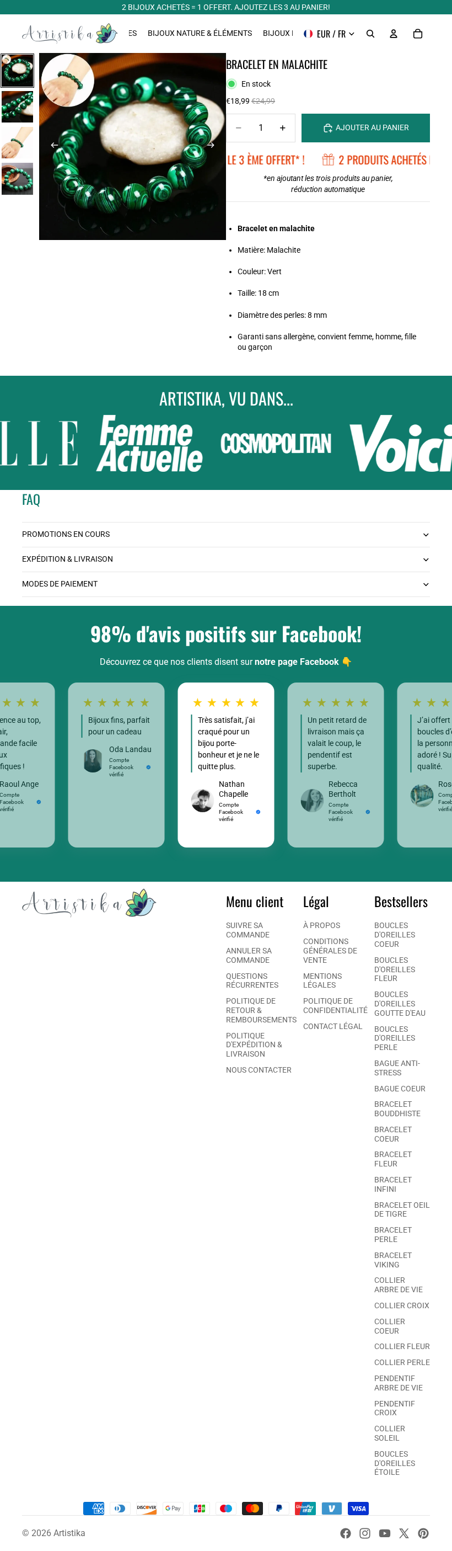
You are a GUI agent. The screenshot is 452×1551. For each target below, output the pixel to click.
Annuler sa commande (249, 955)
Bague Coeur (400, 1088)
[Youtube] (384, 1533)
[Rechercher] (370, 34)
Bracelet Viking (393, 1260)
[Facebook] (345, 1533)
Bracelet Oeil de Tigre (402, 1210)
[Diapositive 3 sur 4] (17, 142)
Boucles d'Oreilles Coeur (394, 934)
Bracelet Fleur (393, 1159)
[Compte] (393, 34)
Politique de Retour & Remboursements (261, 1010)
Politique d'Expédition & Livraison (254, 1045)
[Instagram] (365, 1533)
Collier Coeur (389, 1326)
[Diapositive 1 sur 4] (17, 70)
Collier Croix (401, 1305)
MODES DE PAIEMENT (60, 583)
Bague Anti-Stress (397, 1068)
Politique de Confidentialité (335, 1005)
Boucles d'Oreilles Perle (394, 1038)
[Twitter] (404, 1533)
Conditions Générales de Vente (330, 950)
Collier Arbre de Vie (398, 1285)
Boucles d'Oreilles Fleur (394, 969)
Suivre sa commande (248, 930)
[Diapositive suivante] (214, 147)
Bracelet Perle (393, 1234)
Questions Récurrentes (252, 981)
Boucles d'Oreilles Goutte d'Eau (400, 1003)
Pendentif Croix (394, 1408)
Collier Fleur (402, 1346)
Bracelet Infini (393, 1184)
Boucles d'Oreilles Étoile (394, 1463)
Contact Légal (333, 1026)
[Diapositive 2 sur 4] (17, 106)
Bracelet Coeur (393, 1134)
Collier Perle (402, 1362)
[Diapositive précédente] (51, 147)
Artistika (69, 1533)
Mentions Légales (322, 981)
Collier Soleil (389, 1433)
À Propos (321, 925)
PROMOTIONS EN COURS (66, 534)
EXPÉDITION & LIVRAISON (67, 559)
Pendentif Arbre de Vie (398, 1383)
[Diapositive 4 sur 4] (17, 178)
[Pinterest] (423, 1533)
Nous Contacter (259, 1069)
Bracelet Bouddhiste (397, 1109)
